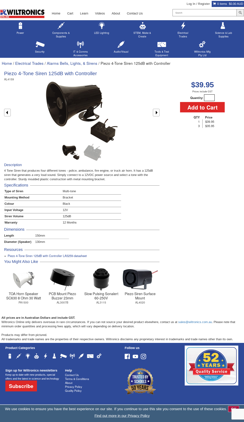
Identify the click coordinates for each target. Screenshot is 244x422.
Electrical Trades (29, 63)
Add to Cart (202, 107)
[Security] (63, 356)
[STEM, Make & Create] (36, 356)
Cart (70, 13)
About (116, 13)
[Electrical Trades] (45, 356)
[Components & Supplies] (18, 356)
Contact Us (135, 13)
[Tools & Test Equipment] (90, 356)
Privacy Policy (73, 387)
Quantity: (196, 98)
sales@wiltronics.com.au (195, 322)
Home (56, 13)
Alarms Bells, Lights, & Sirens (72, 63)
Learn (84, 13)
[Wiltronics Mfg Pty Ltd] (99, 356)
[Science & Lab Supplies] (54, 356)
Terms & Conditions (77, 379)
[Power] (9, 356)
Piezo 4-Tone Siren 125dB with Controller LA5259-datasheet (47, 256)
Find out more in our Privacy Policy (122, 416)
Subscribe (21, 386)
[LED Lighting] (27, 356)
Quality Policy (73, 390)
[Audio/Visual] (81, 356)
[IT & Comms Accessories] (72, 356)
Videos (100, 13)
